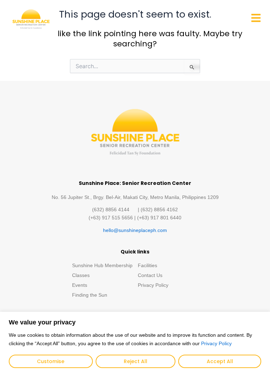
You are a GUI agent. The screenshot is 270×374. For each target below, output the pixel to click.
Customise (50, 361)
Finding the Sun (89, 295)
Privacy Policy (216, 343)
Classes (81, 275)
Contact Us (150, 275)
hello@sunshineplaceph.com (135, 230)
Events (79, 285)
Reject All (135, 361)
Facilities (147, 265)
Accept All (220, 361)
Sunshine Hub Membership (102, 265)
